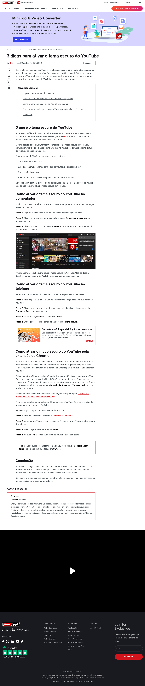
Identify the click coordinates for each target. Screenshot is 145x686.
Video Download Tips (75, 642)
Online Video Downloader (53, 642)
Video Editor (48, 635)
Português (87, 63)
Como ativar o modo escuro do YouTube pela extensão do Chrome (53, 109)
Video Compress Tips (76, 646)
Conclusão (27, 114)
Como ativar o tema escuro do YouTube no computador (48, 98)
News (70, 650)
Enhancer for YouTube (62, 416)
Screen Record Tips (75, 632)
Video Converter (50, 639)
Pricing (17, 8)
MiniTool (68, 136)
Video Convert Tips (75, 639)
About (127, 3)
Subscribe (128, 656)
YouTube (19, 49)
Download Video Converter (127, 8)
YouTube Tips (73, 628)
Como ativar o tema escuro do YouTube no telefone (46, 104)
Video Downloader (50, 628)
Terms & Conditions (75, 671)
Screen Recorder (50, 632)
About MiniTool (95, 628)
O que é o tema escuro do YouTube (38, 93)
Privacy (65, 671)
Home (7, 8)
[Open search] (134, 3)
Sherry (12, 63)
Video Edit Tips (73, 635)
